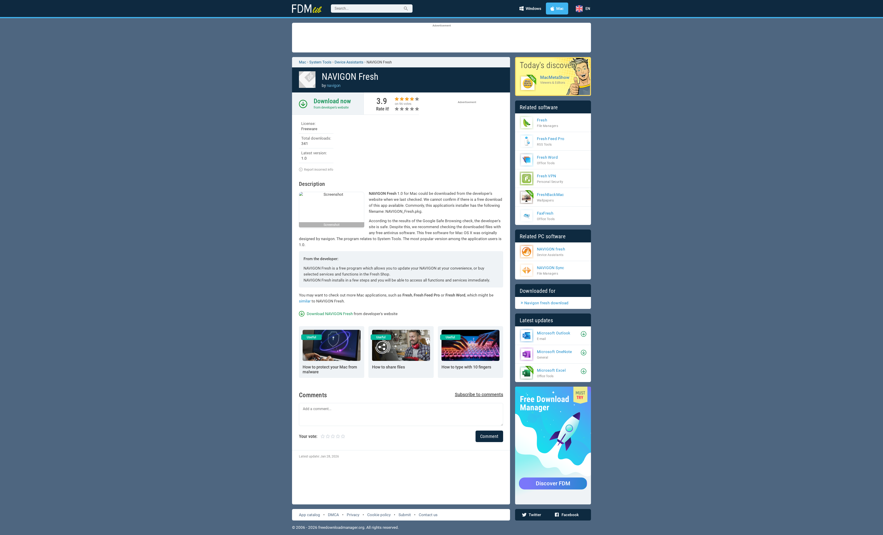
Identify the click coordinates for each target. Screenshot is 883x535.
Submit (404, 514)
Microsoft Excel (551, 370)
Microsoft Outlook (554, 333)
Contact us (428, 514)
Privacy (353, 514)
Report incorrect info (318, 169)
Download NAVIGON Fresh (330, 313)
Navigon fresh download (546, 303)
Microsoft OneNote (554, 351)
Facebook (570, 514)
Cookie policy (379, 514)
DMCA (333, 514)
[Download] (583, 334)
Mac (302, 62)
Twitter (535, 514)
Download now (332, 101)
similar (305, 301)
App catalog (309, 514)
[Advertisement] (441, 38)
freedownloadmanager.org (341, 527)
